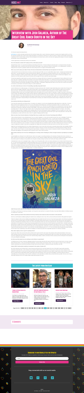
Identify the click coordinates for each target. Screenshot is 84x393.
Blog (59, 2)
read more (16, 301)
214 (51, 308)
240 (62, 308)
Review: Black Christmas (62, 290)
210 (39, 308)
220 (56, 308)
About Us (46, 2)
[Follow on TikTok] (52, 377)
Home (41, 2)
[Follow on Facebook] (38, 377)
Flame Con (68, 2)
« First (22, 308)
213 (48, 308)
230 (59, 308)
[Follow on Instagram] (45, 377)
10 (29, 308)
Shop (56, 2)
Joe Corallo (37, 294)
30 (34, 308)
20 (32, 308)
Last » (69, 308)
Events (51, 2)
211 (42, 308)
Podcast (63, 2)
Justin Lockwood (60, 292)
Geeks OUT (15, 294)
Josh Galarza (13, 54)
